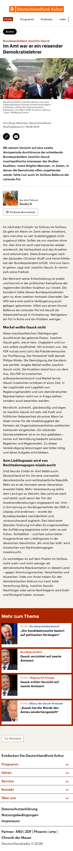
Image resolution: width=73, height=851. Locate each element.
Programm (27, 19)
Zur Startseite (12, 738)
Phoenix (41, 831)
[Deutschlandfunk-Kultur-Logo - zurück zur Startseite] (36, 9)
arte (53, 831)
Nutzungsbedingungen (19, 815)
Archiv (10, 31)
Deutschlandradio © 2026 (22, 843)
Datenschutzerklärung (19, 809)
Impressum (10, 821)
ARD (20, 831)
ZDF (29, 831)
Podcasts (46, 19)
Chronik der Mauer (16, 837)
